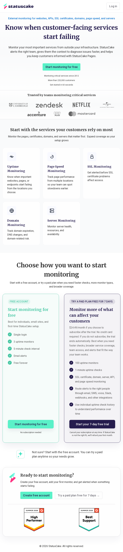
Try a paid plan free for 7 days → (79, 495)
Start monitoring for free (61, 67)
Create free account (36, 495)
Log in (113, 6)
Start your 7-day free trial (92, 424)
